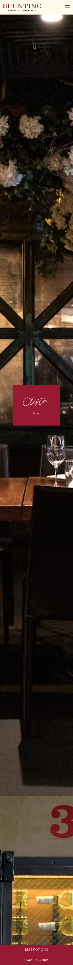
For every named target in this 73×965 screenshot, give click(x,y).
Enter (36, 413)
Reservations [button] (36, 949)
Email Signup (36, 960)
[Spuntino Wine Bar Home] (22, 7)
